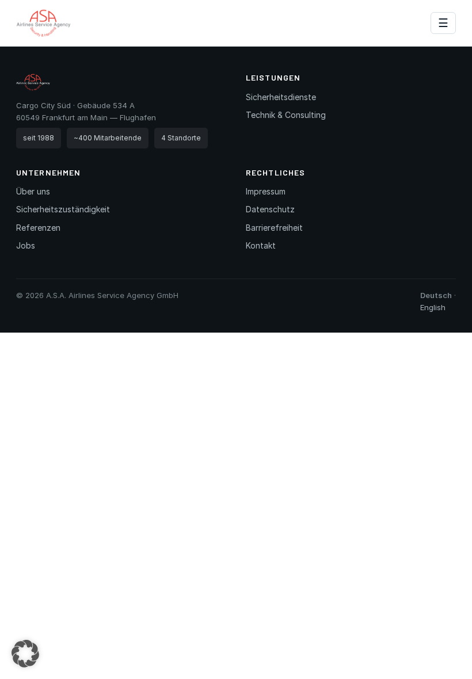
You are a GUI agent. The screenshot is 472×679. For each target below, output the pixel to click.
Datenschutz (270, 209)
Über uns (33, 191)
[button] (25, 653)
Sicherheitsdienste (281, 97)
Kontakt (261, 245)
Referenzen (38, 227)
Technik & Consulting (286, 115)
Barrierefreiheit (274, 227)
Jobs (25, 245)
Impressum (266, 191)
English (433, 307)
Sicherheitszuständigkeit (63, 209)
